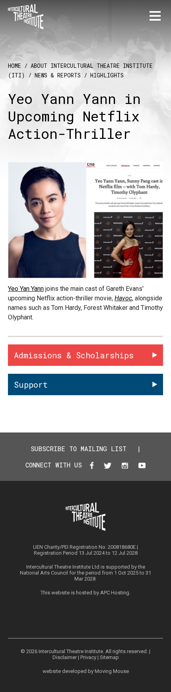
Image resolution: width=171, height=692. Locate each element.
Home (14, 65)
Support (31, 384)
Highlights (107, 75)
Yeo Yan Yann (26, 288)
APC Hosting (114, 593)
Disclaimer (64, 657)
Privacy (88, 657)
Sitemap (109, 657)
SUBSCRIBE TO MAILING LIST (78, 448)
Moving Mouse (112, 671)
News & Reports (58, 75)
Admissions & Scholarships (74, 355)
